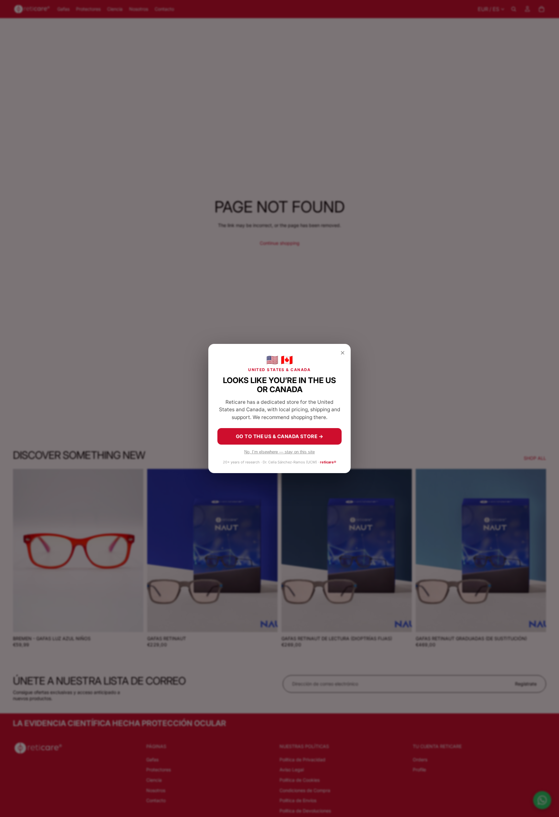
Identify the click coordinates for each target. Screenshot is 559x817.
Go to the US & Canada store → (279, 436)
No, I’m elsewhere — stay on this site (279, 451)
